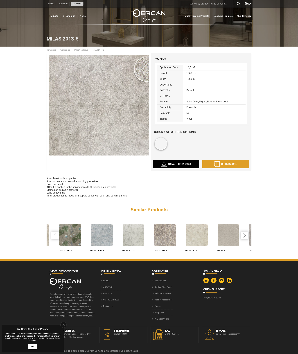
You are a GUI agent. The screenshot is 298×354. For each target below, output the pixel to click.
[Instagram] (206, 282)
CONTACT (77, 3)
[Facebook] (214, 282)
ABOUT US (63, 3)
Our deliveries (244, 16)
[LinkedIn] (230, 282)
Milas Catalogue (81, 50)
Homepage (51, 50)
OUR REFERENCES (111, 300)
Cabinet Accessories (163, 300)
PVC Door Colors (161, 319)
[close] (63, 325)
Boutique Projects (223, 16)
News (83, 16)
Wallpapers (65, 50)
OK (32, 346)
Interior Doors (160, 281)
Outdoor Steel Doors (163, 287)
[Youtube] (222, 282)
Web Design (112, 350)
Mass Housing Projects (197, 16)
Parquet (157, 306)
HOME (51, 3)
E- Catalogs (69, 16)
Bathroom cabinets (162, 293)
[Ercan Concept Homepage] (149, 16)
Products (53, 16)
